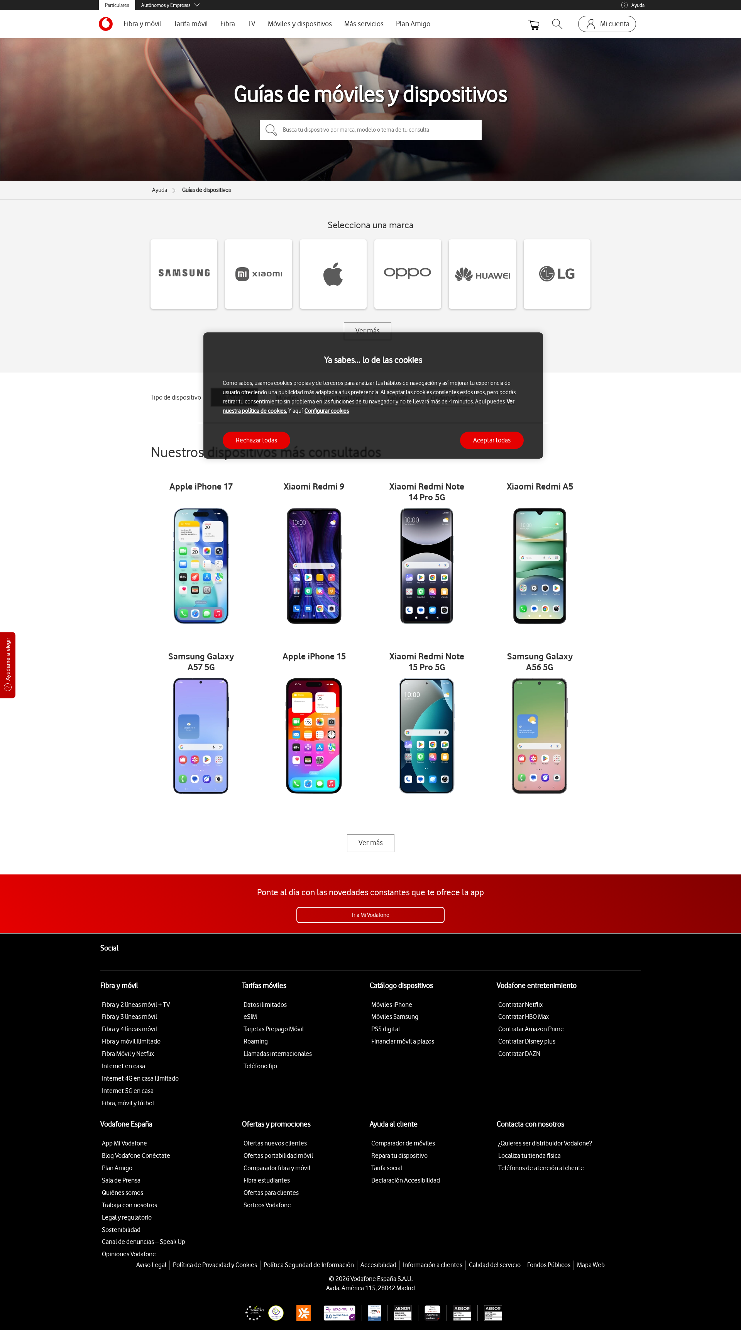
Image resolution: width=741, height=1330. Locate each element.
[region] (373, 395)
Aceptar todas (492, 440)
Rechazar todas (256, 440)
